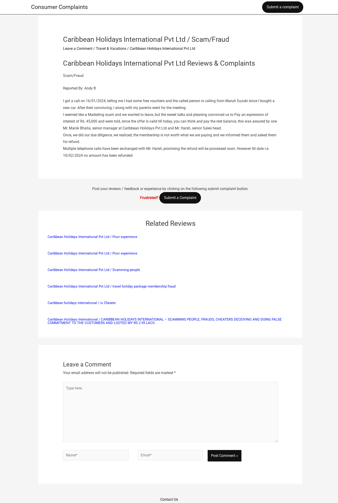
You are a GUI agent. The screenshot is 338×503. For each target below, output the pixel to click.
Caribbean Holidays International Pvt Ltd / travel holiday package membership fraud (111, 286)
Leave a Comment (77, 48)
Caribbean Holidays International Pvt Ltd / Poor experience (92, 237)
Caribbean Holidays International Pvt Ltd (162, 48)
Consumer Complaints (59, 7)
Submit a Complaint (180, 198)
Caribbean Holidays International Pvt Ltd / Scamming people (94, 270)
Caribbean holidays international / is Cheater (82, 303)
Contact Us (169, 499)
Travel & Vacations (111, 48)
